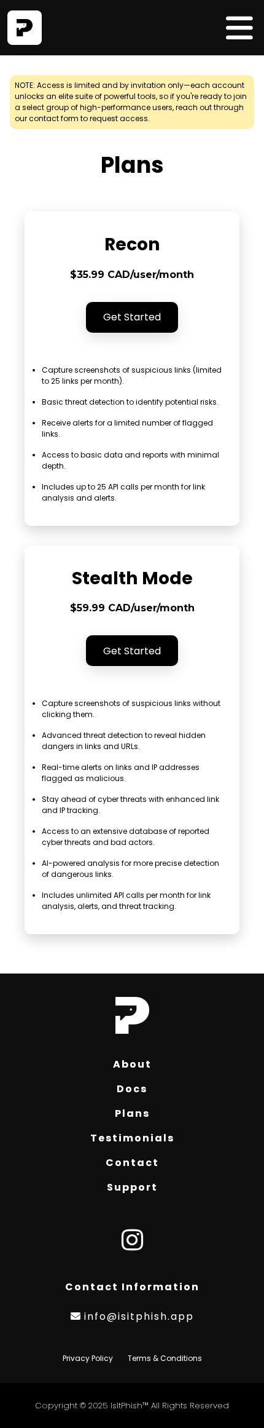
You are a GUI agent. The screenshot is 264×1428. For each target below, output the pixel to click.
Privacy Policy (88, 1358)
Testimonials (132, 1138)
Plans (132, 1113)
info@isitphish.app (139, 1316)
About (132, 1064)
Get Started (132, 317)
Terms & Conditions (165, 1358)
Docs (132, 1089)
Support (132, 1187)
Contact (132, 1163)
